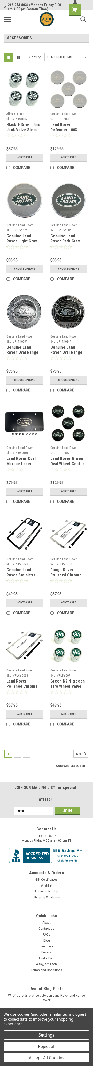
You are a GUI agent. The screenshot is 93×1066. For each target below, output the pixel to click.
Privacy (46, 952)
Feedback (46, 946)
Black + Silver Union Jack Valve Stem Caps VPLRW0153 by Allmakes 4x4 (24, 132)
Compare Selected (70, 766)
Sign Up (52, 891)
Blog (46, 940)
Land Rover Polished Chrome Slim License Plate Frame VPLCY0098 (23, 689)
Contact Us (46, 928)
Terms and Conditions (46, 970)
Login (39, 891)
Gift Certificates (46, 879)
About (46, 922)
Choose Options (24, 268)
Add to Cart (24, 157)
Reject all (46, 1046)
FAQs (46, 934)
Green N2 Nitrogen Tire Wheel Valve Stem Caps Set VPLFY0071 (67, 689)
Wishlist (46, 885)
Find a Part (46, 958)
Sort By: (35, 57)
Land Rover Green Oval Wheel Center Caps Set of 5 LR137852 (67, 466)
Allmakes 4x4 (15, 114)
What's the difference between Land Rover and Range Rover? (46, 998)
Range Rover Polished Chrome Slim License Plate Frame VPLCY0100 (67, 577)
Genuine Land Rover (63, 114)
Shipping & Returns (46, 897)
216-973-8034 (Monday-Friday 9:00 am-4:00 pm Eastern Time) (34, 7)
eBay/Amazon (46, 964)
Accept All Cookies (46, 1058)
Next (79, 754)
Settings (46, 1035)
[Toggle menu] (7, 19)
